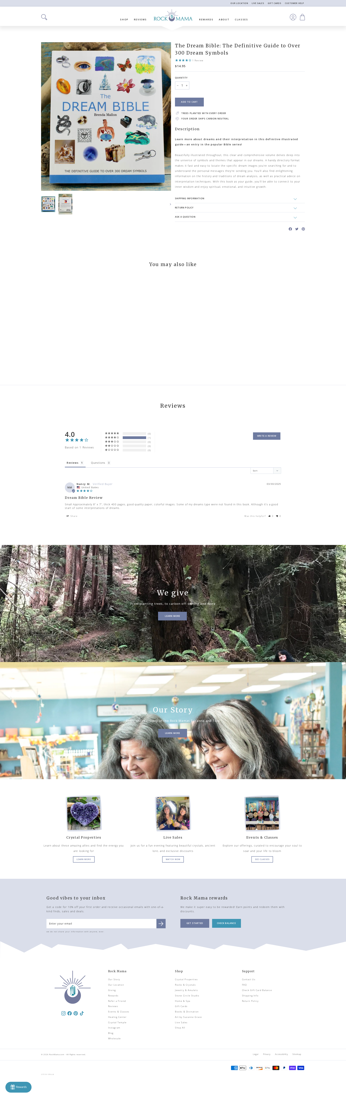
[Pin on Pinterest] (303, 228)
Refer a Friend (117, 1001)
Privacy (266, 1054)
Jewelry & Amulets (186, 990)
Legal (256, 1054)
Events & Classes (119, 1011)
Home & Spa (182, 1001)
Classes (241, 19)
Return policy (184, 207)
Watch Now (173, 859)
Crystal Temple (117, 1022)
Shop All (180, 1027)
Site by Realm (47, 1074)
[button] (271, 516)
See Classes (262, 859)
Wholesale (114, 1038)
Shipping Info (250, 995)
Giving (112, 990)
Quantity (181, 77)
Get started (195, 923)
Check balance (226, 923)
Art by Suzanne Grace (188, 1017)
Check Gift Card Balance (257, 990)
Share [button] (74, 516)
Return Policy (250, 1001)
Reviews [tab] (72, 462)
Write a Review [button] (266, 435)
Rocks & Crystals (185, 984)
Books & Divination (187, 1011)
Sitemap (296, 1054)
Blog (111, 1033)
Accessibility (281, 1054)
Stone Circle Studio (187, 995)
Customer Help (294, 3)
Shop (124, 19)
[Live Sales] (173, 813)
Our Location (239, 3)
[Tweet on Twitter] (296, 228)
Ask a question (185, 216)
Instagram (114, 1027)
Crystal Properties (186, 979)
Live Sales (258, 3)
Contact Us (249, 979)
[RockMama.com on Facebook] (69, 1013)
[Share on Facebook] (290, 228)
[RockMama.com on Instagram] (63, 1013)
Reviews (140, 19)
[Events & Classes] (262, 813)
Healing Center (117, 1017)
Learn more (84, 859)
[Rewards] (18, 1087)
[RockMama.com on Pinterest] (76, 1013)
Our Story (114, 979)
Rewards (206, 19)
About (224, 19)
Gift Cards (274, 3)
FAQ (244, 984)
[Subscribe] (161, 923)
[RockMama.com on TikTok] (82, 1013)
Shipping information (189, 198)
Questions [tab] (98, 462)
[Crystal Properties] (83, 813)
